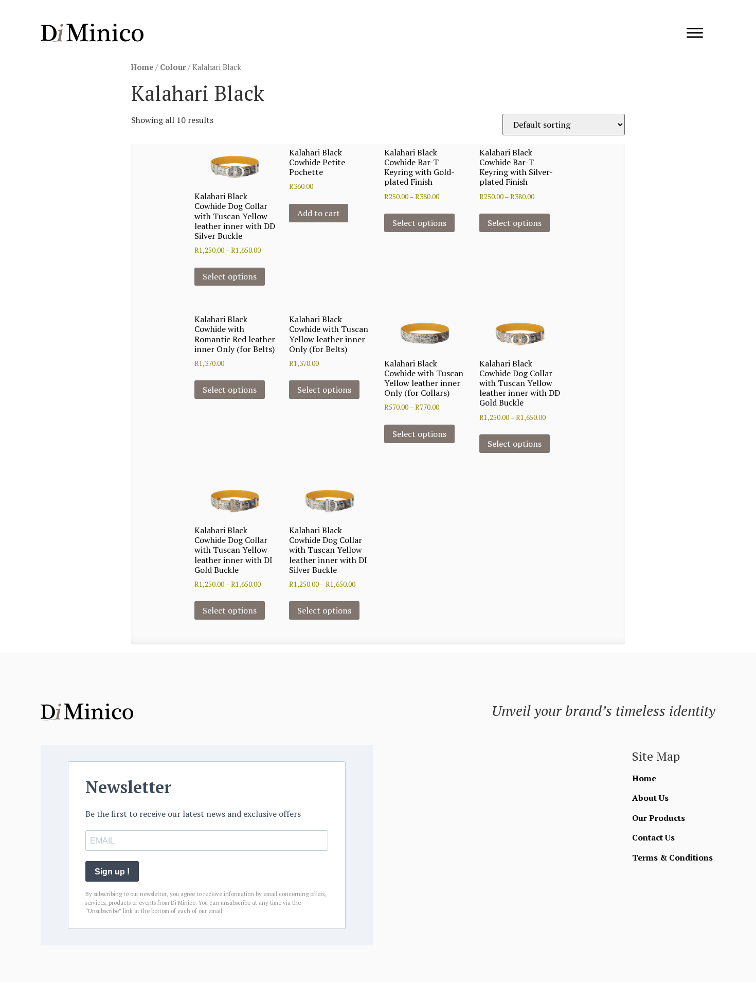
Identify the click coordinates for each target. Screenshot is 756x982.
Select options (230, 276)
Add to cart (318, 213)
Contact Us (653, 837)
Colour (173, 67)
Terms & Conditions (672, 857)
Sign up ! (112, 871)
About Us (650, 797)
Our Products (658, 817)
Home (142, 67)
